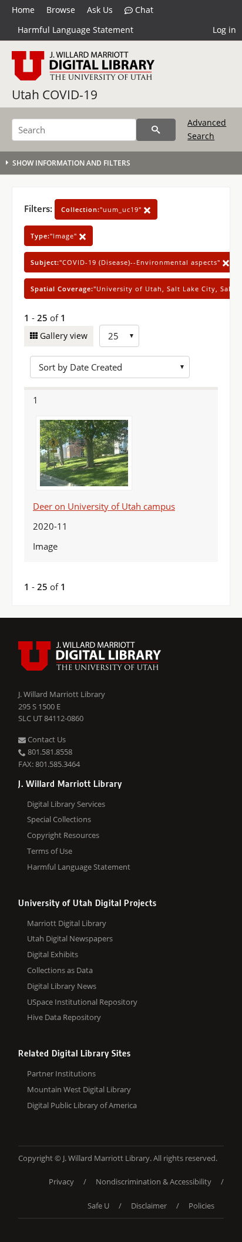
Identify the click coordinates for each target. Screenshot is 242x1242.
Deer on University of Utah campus (104, 506)
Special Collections (59, 819)
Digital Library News (61, 986)
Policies (201, 1205)
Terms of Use (49, 851)
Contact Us (46, 739)
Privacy (61, 1181)
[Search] (156, 130)
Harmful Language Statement (75, 29)
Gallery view (63, 335)
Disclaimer (149, 1205)
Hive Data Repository (64, 1017)
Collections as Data (60, 970)
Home (23, 9)
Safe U (98, 1205)
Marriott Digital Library (66, 923)
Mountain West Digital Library (79, 1089)
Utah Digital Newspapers (70, 938)
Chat (143, 9)
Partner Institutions (61, 1073)
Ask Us (100, 9)
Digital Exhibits (52, 954)
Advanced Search (206, 129)
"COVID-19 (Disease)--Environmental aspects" (127, 262)
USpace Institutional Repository (82, 1002)
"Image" (55, 235)
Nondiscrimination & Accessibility (153, 1181)
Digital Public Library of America (82, 1105)
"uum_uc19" (102, 209)
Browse (60, 9)
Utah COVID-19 (55, 94)
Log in (224, 29)
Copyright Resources (63, 835)
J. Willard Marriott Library (61, 694)
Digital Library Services (66, 804)
